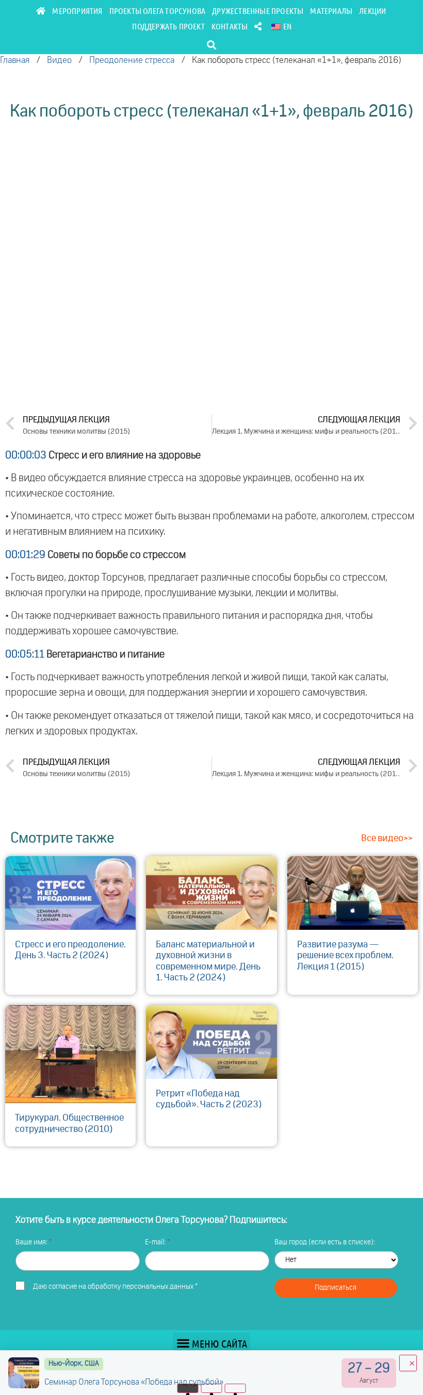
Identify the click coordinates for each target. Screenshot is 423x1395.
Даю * (115, 1286)
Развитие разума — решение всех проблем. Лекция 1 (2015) (345, 956)
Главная (14, 60)
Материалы (331, 10)
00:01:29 (25, 555)
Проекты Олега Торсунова (157, 10)
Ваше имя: (32, 1242)
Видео (59, 60)
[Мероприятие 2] (211, 1388)
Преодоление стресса (131, 60)
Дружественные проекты (257, 10)
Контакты (230, 26)
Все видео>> (387, 838)
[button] (211, 44)
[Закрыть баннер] (408, 1363)
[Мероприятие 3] (235, 1388)
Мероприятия (77, 10)
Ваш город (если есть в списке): (324, 1242)
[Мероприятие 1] (188, 1388)
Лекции (372, 10)
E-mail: (156, 1242)
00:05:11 (24, 654)
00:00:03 (25, 455)
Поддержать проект (168, 26)
